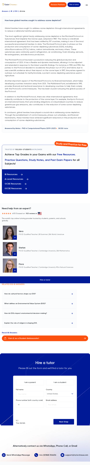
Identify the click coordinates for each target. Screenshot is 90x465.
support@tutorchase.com (76, 455)
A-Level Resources (14, 179)
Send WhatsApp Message (18, 455)
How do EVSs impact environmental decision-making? (25, 313)
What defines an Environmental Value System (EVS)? (25, 304)
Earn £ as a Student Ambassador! (23, 338)
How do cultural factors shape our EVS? (20, 294)
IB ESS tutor (63, 128)
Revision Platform (58, 5)
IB (11, 11)
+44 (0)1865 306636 (47, 455)
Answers (5, 11)
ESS (16, 11)
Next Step (63, 422)
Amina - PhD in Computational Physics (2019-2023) (35, 128)
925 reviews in (31, 213)
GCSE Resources (13, 184)
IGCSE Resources (13, 188)
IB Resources (11, 174)
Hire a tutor (74, 5)
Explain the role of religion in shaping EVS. (20, 323)
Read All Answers (9, 333)
